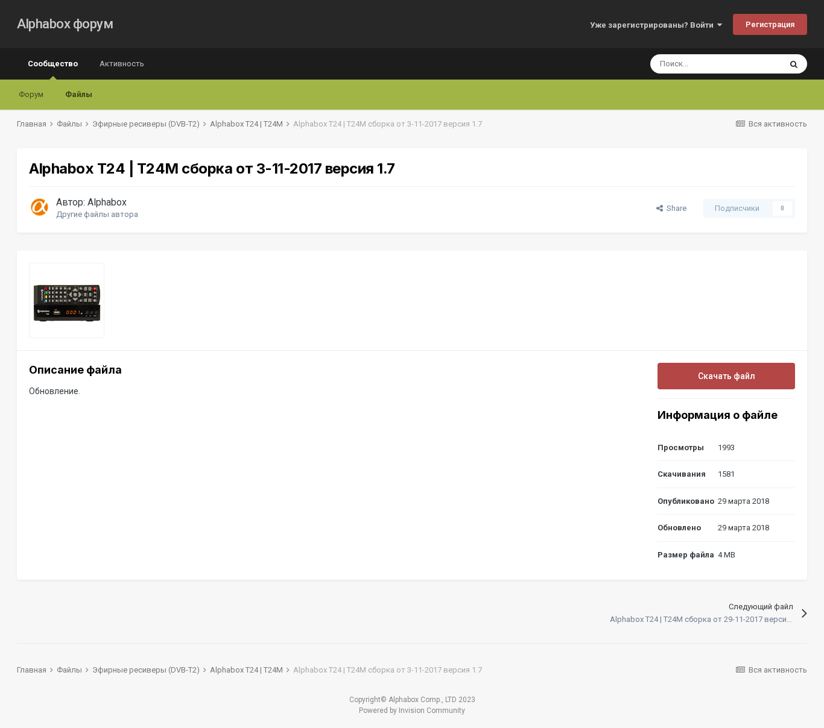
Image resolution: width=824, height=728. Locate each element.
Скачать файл (726, 376)
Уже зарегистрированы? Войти (653, 25)
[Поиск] (794, 64)
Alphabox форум (65, 23)
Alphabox (107, 202)
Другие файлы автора (97, 214)
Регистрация (770, 24)
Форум (31, 94)
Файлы (78, 94)
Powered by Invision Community (412, 710)
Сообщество (53, 63)
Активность (122, 63)
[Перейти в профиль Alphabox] (39, 206)
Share (674, 208)
